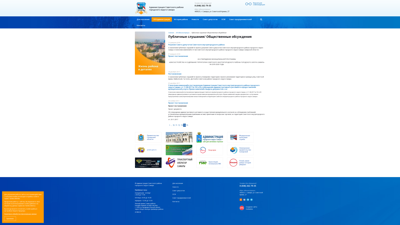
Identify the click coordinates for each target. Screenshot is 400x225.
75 (187, 125)
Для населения (143, 19)
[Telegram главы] (251, 199)
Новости (195, 19)
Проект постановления (178, 56)
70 (174, 125)
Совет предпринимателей (240, 19)
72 (179, 125)
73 (182, 125)
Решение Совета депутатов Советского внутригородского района (196, 45)
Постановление (174, 74)
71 (176, 125)
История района (181, 19)
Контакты (141, 25)
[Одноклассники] (241, 199)
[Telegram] (248, 199)
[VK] (244, 199)
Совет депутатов (210, 19)
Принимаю (10, 219)
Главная (171, 33)
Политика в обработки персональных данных (20, 214)
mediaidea (249, 209)
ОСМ (223, 19)
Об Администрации (161, 19)
